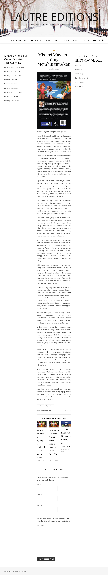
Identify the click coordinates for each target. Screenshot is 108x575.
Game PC (54, 51)
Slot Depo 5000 (16, 92)
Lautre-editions (54, 16)
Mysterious (49, 406)
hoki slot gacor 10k (82, 78)
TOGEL (76, 40)
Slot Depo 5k (15, 71)
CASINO (48, 40)
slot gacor (79, 65)
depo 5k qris (79, 74)
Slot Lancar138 (16, 101)
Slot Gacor (14, 88)
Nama (39, 484)
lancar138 (78, 70)
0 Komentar (67, 411)
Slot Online (14, 80)
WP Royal (22, 571)
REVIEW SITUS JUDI (19, 40)
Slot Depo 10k (16, 75)
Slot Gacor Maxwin (17, 67)
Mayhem (40, 406)
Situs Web (40, 505)
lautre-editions (45, 411)
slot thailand (79, 82)
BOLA (66, 40)
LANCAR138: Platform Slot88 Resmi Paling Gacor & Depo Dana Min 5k (54, 444)
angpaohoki (79, 86)
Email (39, 495)
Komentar (40, 525)
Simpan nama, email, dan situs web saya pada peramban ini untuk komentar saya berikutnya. (53, 519)
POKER (58, 40)
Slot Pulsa (14, 96)
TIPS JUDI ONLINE (89, 40)
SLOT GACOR (35, 40)
